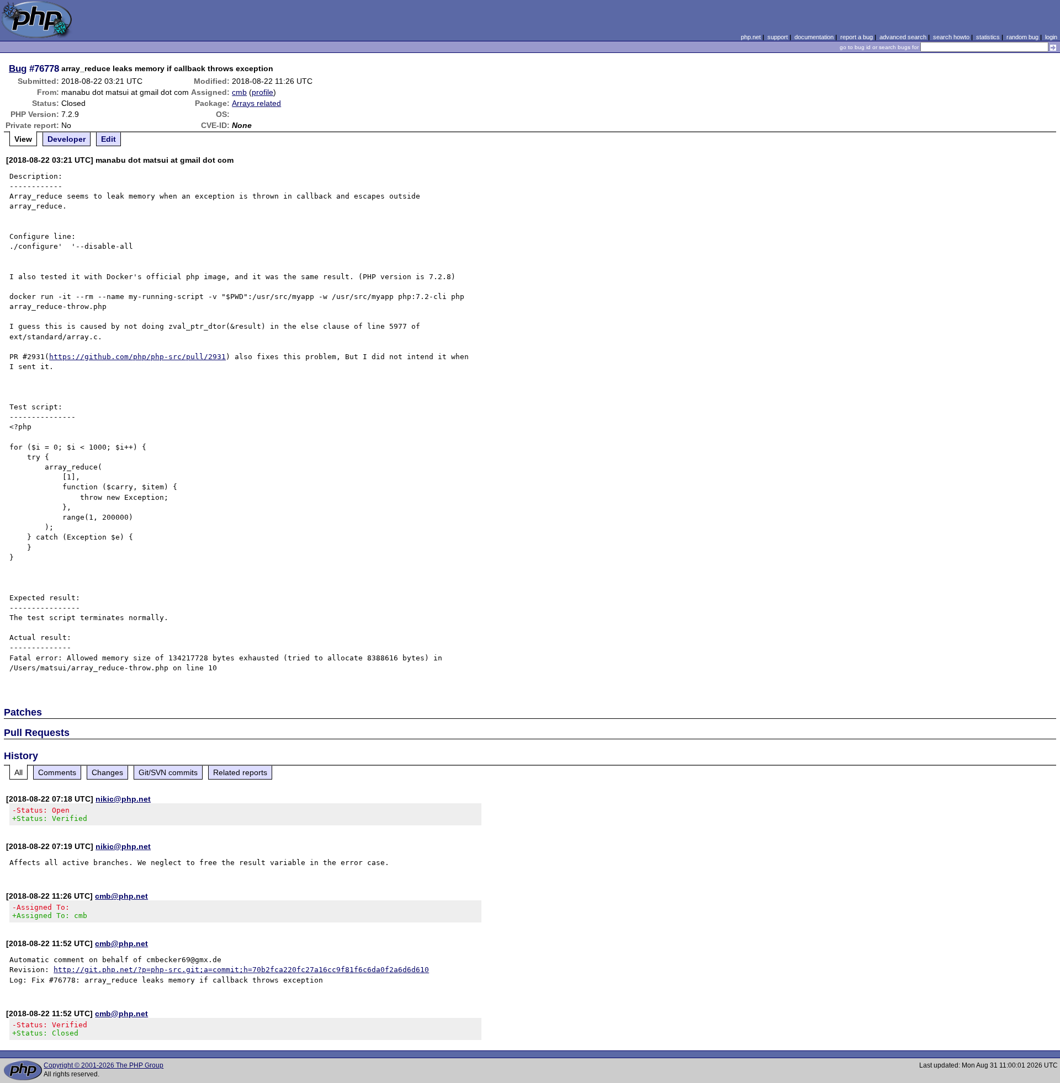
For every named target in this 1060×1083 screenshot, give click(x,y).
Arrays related (256, 103)
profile (262, 92)
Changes (107, 772)
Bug (17, 68)
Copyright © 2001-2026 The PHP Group (103, 1065)
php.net (751, 37)
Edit (108, 139)
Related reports (240, 772)
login (1051, 37)
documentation (814, 37)
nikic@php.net (123, 798)
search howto (951, 37)
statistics (988, 37)
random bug (1022, 37)
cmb (239, 92)
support (777, 37)
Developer (66, 139)
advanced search (902, 37)
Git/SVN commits (168, 772)
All (18, 772)
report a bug (856, 37)
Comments (57, 772)
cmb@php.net (121, 896)
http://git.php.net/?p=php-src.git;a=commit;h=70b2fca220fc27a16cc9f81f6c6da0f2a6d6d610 (241, 969)
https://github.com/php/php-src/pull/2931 (137, 357)
